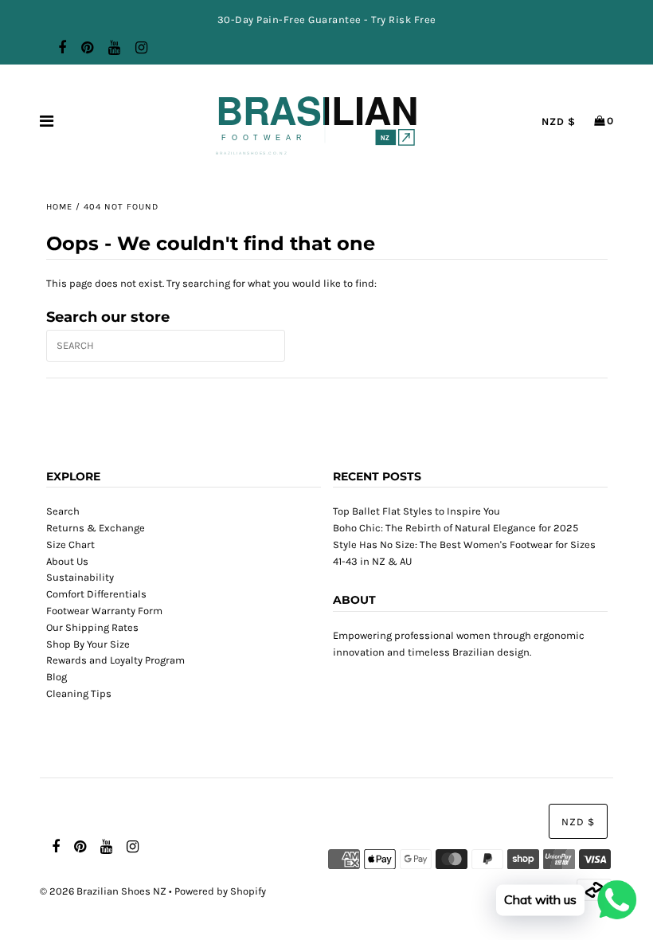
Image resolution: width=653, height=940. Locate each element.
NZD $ (559, 121)
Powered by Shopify (220, 891)
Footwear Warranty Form (104, 611)
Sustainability (80, 577)
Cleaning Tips (78, 693)
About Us (67, 561)
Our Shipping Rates (92, 627)
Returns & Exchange (95, 528)
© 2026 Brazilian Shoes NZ (103, 891)
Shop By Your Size (88, 644)
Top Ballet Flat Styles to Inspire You (416, 511)
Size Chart (70, 544)
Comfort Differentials (96, 594)
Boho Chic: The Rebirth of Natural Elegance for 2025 (455, 528)
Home (59, 207)
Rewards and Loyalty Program (115, 660)
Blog (56, 677)
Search (63, 511)
